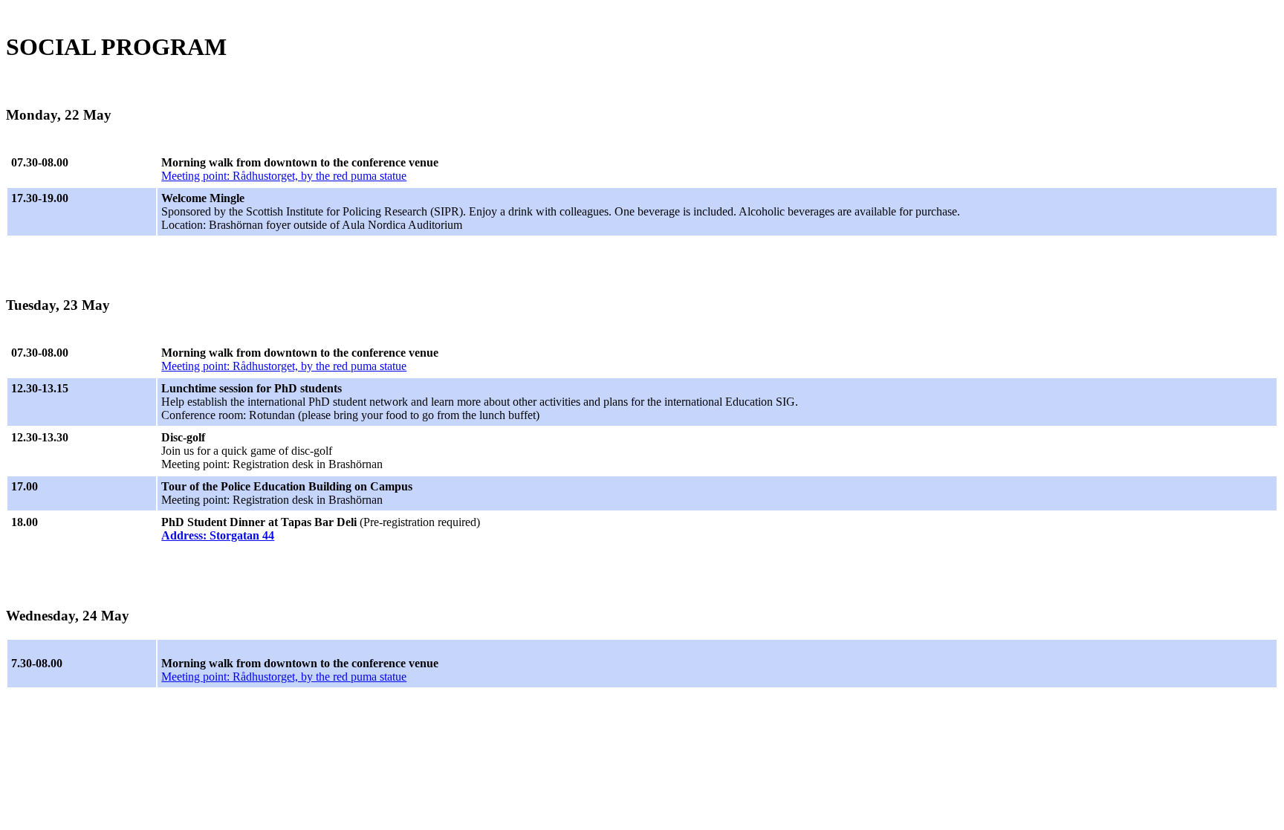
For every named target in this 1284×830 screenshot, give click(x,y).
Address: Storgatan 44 (217, 535)
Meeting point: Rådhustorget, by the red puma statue (283, 175)
